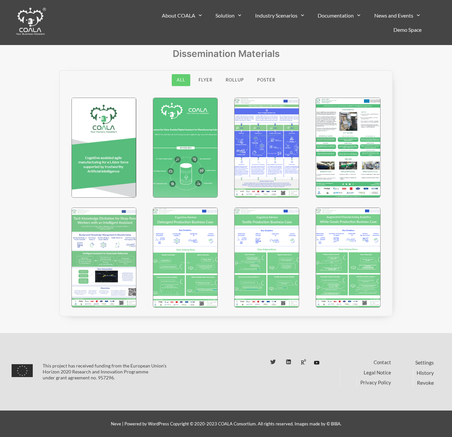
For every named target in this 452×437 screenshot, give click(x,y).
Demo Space (407, 29)
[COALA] (30, 21)
